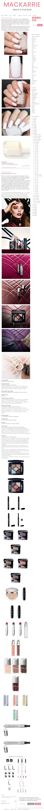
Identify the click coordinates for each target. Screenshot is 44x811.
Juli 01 (36, 193)
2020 (34, 127)
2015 (34, 204)
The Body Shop (34, 80)
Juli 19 (36, 162)
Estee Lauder (34, 51)
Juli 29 (36, 146)
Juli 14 (36, 169)
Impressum (13, 809)
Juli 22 (36, 157)
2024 (34, 121)
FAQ (10, 15)
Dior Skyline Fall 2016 (6, 172)
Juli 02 (36, 191)
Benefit (33, 40)
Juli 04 (36, 188)
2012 (34, 209)
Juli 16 (36, 166)
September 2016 (37, 139)
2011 (34, 210)
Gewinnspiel (34, 96)
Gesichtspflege (34, 94)
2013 (34, 207)
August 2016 (36, 140)
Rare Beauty (34, 75)
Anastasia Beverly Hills (36, 36)
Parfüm (33, 106)
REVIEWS (34, 15)
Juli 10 (36, 179)
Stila (32, 76)
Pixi (32, 74)
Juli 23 (36, 156)
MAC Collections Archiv (36, 103)
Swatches (33, 112)
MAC (33, 64)
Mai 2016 (35, 196)
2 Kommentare (13, 167)
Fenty (33, 53)
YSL (32, 84)
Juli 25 (36, 153)
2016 (34, 133)
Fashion (33, 92)
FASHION (19, 15)
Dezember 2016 (36, 134)
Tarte (33, 79)
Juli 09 (36, 180)
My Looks (33, 105)
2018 (34, 130)
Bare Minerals (34, 39)
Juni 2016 (35, 195)
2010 (34, 212)
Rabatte (33, 107)
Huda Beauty (34, 58)
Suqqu (33, 77)
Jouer (33, 62)
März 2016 (36, 199)
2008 (34, 215)
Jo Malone (33, 61)
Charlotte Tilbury (34, 45)
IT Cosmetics (34, 59)
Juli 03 (36, 190)
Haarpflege (33, 98)
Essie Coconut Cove (6, 17)
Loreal (33, 63)
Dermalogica (34, 48)
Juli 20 (36, 160)
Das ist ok (38, 803)
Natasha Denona (34, 67)
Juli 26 (36, 151)
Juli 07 (36, 183)
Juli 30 (36, 145)
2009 (34, 213)
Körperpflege (34, 102)
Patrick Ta (33, 72)
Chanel (33, 44)
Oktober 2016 (36, 137)
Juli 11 (36, 177)
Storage (33, 111)
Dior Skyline (9, 797)
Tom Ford (33, 81)
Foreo (33, 54)
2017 (34, 131)
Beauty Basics (34, 89)
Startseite (16, 801)
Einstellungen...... (23, 803)
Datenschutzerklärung (23, 809)
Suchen (39, 25)
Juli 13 (36, 171)
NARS (33, 66)
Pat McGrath (34, 71)
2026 (34, 118)
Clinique (33, 46)
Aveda (33, 37)
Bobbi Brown (34, 41)
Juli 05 (36, 186)
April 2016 (36, 198)
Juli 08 (36, 182)
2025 (34, 119)
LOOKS (29, 15)
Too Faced (33, 83)
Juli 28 (36, 148)
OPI (32, 68)
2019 (34, 128)
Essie (33, 50)
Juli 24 (36, 154)
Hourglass (33, 57)
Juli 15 (36, 168)
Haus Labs (33, 55)
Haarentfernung (34, 97)
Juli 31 (36, 143)
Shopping (33, 110)
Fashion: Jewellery (35, 93)
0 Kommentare (13, 796)
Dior (5, 797)
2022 (34, 124)
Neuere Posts (3, 801)
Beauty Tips (34, 90)
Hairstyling (33, 99)
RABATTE (14, 15)
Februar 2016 (36, 201)
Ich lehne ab (30, 803)
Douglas (6, 164)
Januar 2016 (36, 202)
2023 (34, 122)
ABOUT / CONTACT (4, 15)
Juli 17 (36, 165)
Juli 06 (36, 185)
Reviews (33, 109)
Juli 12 (36, 173)
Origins (33, 70)
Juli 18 (36, 163)
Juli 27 (36, 149)
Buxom (33, 42)
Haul (32, 101)
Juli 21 (36, 159)
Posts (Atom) (7, 803)
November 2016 (36, 136)
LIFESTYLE (25, 15)
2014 (34, 206)
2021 (34, 125)
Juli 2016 (35, 142)
